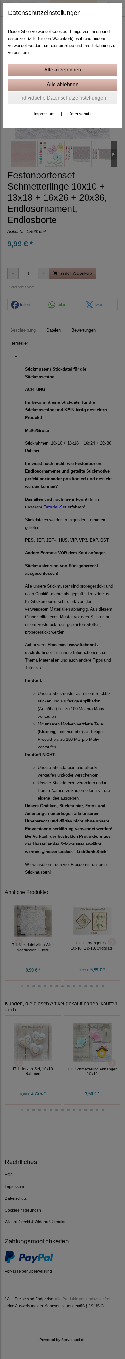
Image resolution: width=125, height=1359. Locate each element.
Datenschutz (80, 113)
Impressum (44, 113)
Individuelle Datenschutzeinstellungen (62, 98)
